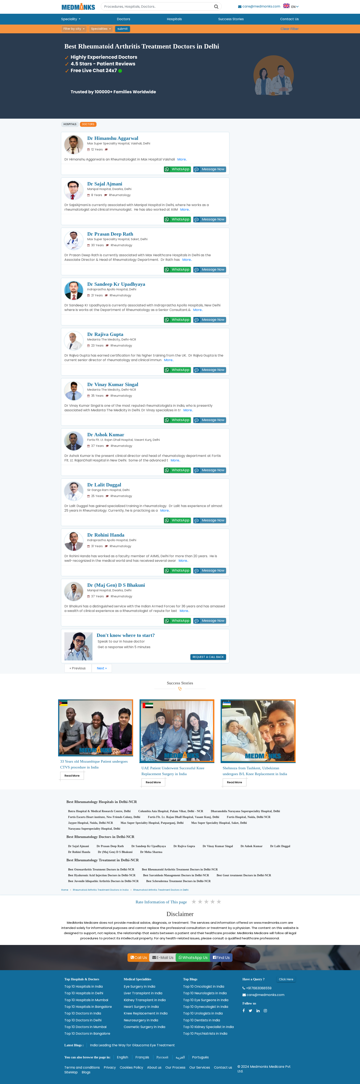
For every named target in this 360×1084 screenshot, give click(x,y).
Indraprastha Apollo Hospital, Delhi (111, 289)
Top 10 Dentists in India (201, 1020)
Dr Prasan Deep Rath (110, 234)
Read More (72, 776)
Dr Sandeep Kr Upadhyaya (116, 284)
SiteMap (71, 1072)
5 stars (219, 901)
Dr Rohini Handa (105, 535)
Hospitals (174, 19)
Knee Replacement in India (146, 1013)
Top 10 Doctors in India (82, 1013)
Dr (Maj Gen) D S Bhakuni (116, 585)
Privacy (110, 1067)
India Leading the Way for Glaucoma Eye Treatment (132, 1045)
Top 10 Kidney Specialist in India (208, 1027)
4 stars (213, 901)
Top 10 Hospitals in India (83, 986)
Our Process (175, 1067)
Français (142, 1057)
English (122, 1057)
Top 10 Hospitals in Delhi (83, 993)
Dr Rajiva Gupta (105, 334)
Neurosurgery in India (141, 1020)
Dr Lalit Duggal (104, 484)
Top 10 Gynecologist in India (205, 1006)
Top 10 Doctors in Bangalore (87, 1033)
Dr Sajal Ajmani (104, 183)
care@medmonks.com (265, 995)
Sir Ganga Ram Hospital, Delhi (108, 490)
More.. (181, 159)
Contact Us (289, 19)
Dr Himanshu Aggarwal (112, 138)
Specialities (99, 29)
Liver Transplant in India (143, 993)
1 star (194, 901)
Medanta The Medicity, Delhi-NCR (111, 339)
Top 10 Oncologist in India (203, 986)
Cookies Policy (131, 1067)
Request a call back (208, 657)
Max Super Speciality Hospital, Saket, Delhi (117, 239)
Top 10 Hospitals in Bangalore (88, 1006)
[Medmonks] (78, 6)
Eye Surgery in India (139, 986)
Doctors (123, 19)
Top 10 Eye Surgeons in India (205, 1000)
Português (200, 1057)
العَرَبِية (180, 1057)
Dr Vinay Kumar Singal (112, 384)
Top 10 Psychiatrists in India (205, 1033)
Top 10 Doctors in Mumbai (85, 1027)
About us (154, 1067)
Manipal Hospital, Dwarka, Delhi (109, 189)
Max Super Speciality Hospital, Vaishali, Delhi (118, 143)
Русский (162, 1057)
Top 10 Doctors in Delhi (82, 1020)
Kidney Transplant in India (145, 1000)
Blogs (86, 1072)
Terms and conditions (82, 1067)
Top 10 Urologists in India (203, 1013)
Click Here (286, 979)
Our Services (199, 1067)
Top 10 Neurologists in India (205, 993)
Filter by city (72, 29)
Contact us (223, 1067)
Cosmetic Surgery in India (144, 1027)
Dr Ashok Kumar (105, 434)
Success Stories (231, 19)
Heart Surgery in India (141, 1006)
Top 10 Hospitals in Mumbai (86, 1000)
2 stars (200, 901)
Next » (102, 668)
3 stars (207, 901)
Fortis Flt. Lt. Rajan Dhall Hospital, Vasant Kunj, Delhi (123, 440)
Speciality (69, 19)
